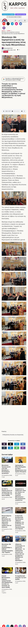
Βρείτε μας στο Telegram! (9, 14)
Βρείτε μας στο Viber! (21, 14)
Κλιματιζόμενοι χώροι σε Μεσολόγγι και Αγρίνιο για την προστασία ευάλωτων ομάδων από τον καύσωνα (6, 521)
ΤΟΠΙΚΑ (5, 51)
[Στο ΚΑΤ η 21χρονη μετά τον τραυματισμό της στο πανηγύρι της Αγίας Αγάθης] (7, 483)
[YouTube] (3, 23)
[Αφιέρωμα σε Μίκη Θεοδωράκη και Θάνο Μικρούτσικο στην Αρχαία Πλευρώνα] (20, 460)
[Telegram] (12, 23)
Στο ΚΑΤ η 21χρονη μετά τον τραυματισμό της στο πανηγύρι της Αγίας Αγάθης (7, 492)
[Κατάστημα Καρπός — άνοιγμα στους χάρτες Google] (14, 6)
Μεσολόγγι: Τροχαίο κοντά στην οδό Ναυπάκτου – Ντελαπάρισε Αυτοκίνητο (6, 469)
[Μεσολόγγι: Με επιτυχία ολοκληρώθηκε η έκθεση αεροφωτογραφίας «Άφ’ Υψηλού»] (7, 539)
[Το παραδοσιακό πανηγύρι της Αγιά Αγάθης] (20, 570)
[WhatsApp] (16, 448)
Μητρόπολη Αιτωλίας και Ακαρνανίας (13, 434)
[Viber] (3, 27)
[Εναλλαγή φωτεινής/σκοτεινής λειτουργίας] (20, 20)
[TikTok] (8, 23)
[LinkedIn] (10, 448)
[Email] (4, 444)
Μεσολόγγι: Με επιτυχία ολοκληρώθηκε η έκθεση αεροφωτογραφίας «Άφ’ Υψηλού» (7, 548)
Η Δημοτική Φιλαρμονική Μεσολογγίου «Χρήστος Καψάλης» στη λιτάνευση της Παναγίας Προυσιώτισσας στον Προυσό (20, 522)
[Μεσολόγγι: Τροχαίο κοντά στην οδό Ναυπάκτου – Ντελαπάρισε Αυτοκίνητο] (7, 460)
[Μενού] (24, 20)
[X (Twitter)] (10, 444)
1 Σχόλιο (4, 592)
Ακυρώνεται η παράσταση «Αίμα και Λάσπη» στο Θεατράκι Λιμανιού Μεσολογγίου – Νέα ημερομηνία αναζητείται (20, 494)
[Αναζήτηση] (15, 20)
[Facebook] (20, 23)
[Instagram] (16, 23)
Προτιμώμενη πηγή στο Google (15, 16)
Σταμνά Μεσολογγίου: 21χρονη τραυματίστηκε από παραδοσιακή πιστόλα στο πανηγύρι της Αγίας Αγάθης (7, 581)
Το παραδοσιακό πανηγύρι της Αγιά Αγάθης (20, 577)
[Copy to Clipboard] (4, 448)
